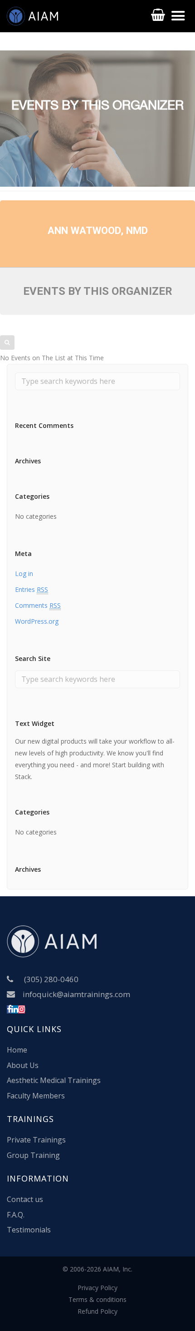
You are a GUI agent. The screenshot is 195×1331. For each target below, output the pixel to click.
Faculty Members (36, 1096)
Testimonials (29, 1230)
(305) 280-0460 (51, 979)
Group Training (33, 1155)
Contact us (25, 1199)
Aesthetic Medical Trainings (54, 1080)
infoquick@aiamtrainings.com (76, 994)
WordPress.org (36, 621)
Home (17, 1050)
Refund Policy (97, 1311)
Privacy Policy (97, 1287)
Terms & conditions (97, 1299)
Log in (24, 573)
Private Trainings (36, 1140)
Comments (38, 605)
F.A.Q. (15, 1215)
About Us (23, 1065)
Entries (31, 589)
